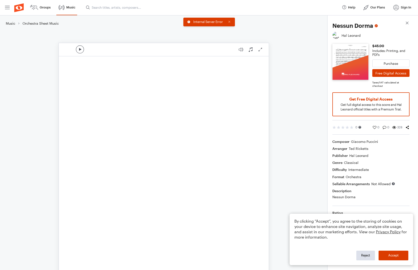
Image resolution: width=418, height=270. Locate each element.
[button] (359, 127)
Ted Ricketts (358, 148)
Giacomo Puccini (364, 141)
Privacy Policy (388, 231)
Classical (351, 163)
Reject (365, 255)
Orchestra (353, 177)
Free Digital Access (390, 73)
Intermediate (358, 170)
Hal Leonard (358, 155)
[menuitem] (7, 7)
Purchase (391, 63)
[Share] (407, 127)
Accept (393, 255)
